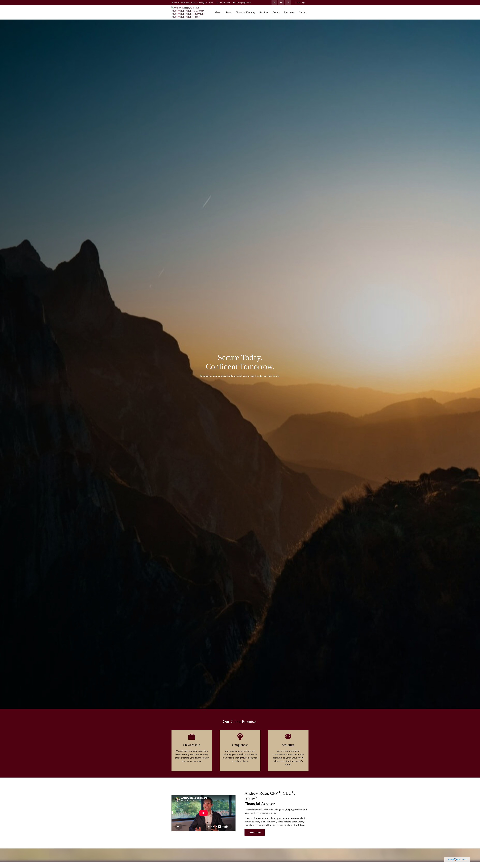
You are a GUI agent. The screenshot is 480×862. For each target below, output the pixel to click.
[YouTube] (281, 2)
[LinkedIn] (274, 2)
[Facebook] (288, 2)
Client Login (300, 2)
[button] (217, 12)
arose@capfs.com (243, 2)
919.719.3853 (225, 2)
